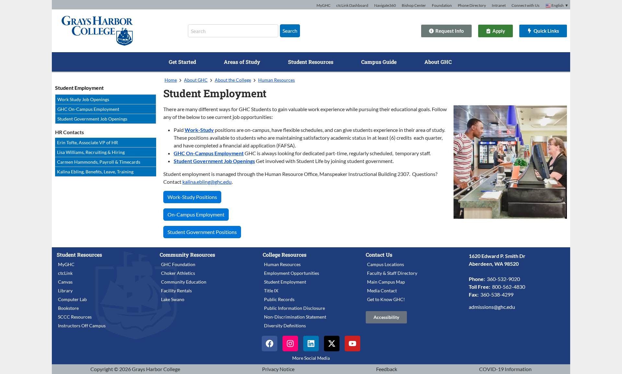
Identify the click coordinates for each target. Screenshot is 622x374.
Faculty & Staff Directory (392, 273)
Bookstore (68, 308)
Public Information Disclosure (294, 308)
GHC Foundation (178, 264)
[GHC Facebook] (269, 343)
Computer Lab (72, 299)
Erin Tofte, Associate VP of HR (87, 142)
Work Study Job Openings (83, 99)
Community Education (183, 282)
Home (171, 80)
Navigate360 (385, 5)
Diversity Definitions (285, 325)
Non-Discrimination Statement (295, 317)
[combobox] (233, 30)
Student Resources (310, 61)
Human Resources (276, 80)
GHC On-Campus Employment (88, 109)
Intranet (499, 5)
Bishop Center (414, 5)
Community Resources (187, 254)
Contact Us (379, 254)
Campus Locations (385, 264)
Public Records (279, 299)
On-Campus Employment (196, 214)
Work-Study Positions (192, 197)
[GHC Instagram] (290, 343)
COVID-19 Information (505, 369)
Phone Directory (472, 5)
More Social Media (311, 358)
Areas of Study (242, 61)
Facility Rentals (176, 290)
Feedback (386, 369)
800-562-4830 (508, 287)
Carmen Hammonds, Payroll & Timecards (98, 162)
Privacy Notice (278, 369)
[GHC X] (332, 343)
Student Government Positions (202, 232)
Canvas (65, 282)
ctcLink (65, 273)
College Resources (284, 254)
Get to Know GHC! (386, 299)
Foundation (442, 5)
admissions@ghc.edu (492, 307)
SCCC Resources (75, 317)
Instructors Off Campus (82, 325)
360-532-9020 (503, 279)
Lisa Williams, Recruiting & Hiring (91, 152)
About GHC (438, 61)
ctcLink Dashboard (352, 5)
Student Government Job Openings (92, 119)
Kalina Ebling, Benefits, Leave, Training (95, 171)
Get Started (182, 61)
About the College (233, 80)
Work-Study (199, 130)
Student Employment (79, 88)
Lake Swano (172, 299)
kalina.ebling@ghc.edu (207, 182)
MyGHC (323, 5)
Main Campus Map (386, 282)
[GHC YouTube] (352, 343)
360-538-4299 (496, 294)
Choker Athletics (178, 273)
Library (65, 290)
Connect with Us (525, 5)
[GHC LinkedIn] (311, 343)
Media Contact (382, 290)
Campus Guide (379, 61)
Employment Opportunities (291, 273)
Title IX (271, 290)
